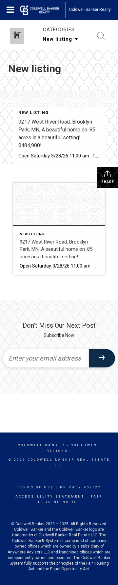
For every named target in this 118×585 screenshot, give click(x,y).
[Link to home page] (43, 10)
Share (107, 182)
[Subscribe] (102, 358)
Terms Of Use (35, 487)
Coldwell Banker (41, 445)
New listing (33, 112)
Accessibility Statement (50, 496)
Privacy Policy (80, 487)
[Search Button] (101, 36)
